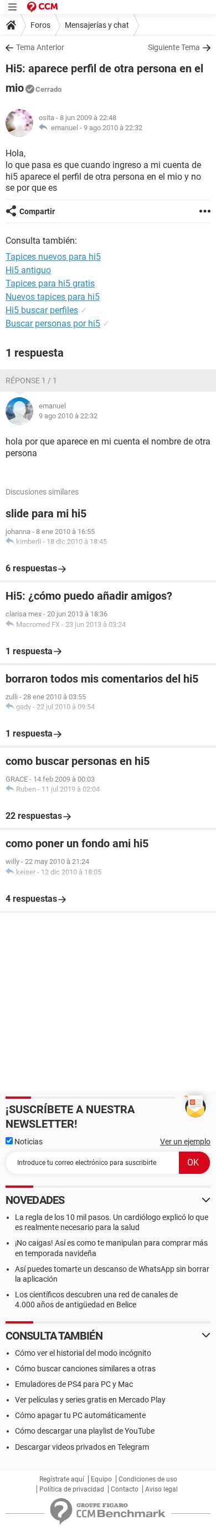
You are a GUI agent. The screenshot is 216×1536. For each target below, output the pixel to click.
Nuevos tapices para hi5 (53, 297)
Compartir (37, 211)
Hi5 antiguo (28, 270)
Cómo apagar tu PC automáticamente (80, 1415)
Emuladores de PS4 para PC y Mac (74, 1384)
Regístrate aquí (61, 1479)
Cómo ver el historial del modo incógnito (83, 1353)
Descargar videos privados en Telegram (82, 1447)
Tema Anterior (40, 47)
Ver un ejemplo (185, 1141)
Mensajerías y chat (97, 25)
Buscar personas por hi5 (53, 323)
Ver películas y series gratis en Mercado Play (90, 1399)
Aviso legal (161, 1489)
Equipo (101, 1479)
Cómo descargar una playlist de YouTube (85, 1430)
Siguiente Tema (174, 47)
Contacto (124, 1489)
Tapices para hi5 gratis (50, 283)
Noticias (28, 1141)
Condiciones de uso (148, 1479)
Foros (40, 25)
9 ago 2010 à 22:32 (113, 128)
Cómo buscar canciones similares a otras (85, 1368)
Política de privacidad (71, 1489)
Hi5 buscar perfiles (42, 310)
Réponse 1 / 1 (31, 380)
